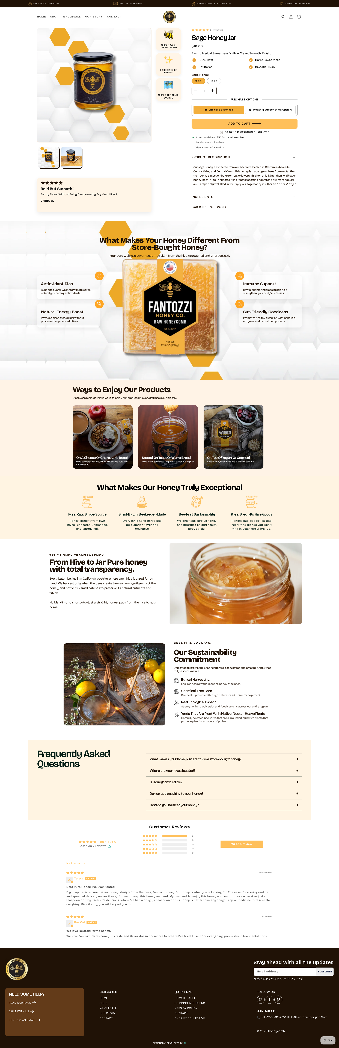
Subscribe (325, 971)
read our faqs (20, 1002)
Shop (103, 1003)
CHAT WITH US (19, 1011)
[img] (75, 873)
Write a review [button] (241, 844)
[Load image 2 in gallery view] (71, 157)
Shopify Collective (190, 1018)
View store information (209, 147)
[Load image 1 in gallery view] (48, 157)
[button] (283, 17)
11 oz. (198, 80)
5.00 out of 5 (107, 842)
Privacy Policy (186, 1008)
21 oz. (214, 80)
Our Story (107, 1013)
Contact (106, 1018)
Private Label (185, 998)
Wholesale (108, 1008)
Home (104, 998)
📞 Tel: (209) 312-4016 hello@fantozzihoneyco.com (292, 1017)
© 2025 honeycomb (271, 1031)
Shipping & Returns (190, 1003)
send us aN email (22, 1020)
